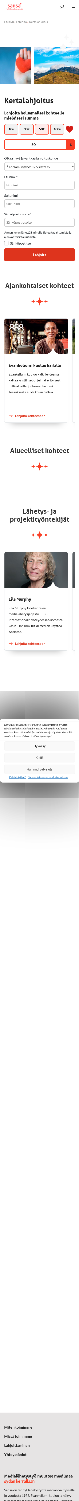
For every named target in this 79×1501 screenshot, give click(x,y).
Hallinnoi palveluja (39, 769)
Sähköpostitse (20, 243)
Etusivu (9, 21)
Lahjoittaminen (17, 1445)
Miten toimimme (18, 1427)
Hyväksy (39, 746)
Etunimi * (10, 177)
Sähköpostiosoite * (17, 214)
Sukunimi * (12, 195)
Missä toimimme (18, 1436)
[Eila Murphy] (36, 570)
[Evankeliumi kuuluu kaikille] (36, 336)
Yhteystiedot (15, 1454)
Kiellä (40, 757)
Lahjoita (21, 21)
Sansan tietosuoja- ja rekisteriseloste (48, 777)
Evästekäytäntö (17, 777)
